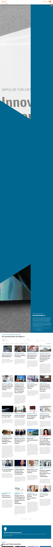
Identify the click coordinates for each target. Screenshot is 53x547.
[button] (1, 545)
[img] (7, 349)
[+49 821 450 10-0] (46, 1)
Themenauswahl (4, 339)
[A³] (4, 1)
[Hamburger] (50, 1)
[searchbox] (7, 340)
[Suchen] (48, 1)
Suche (28, 339)
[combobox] (14, 341)
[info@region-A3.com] (44, 1)
